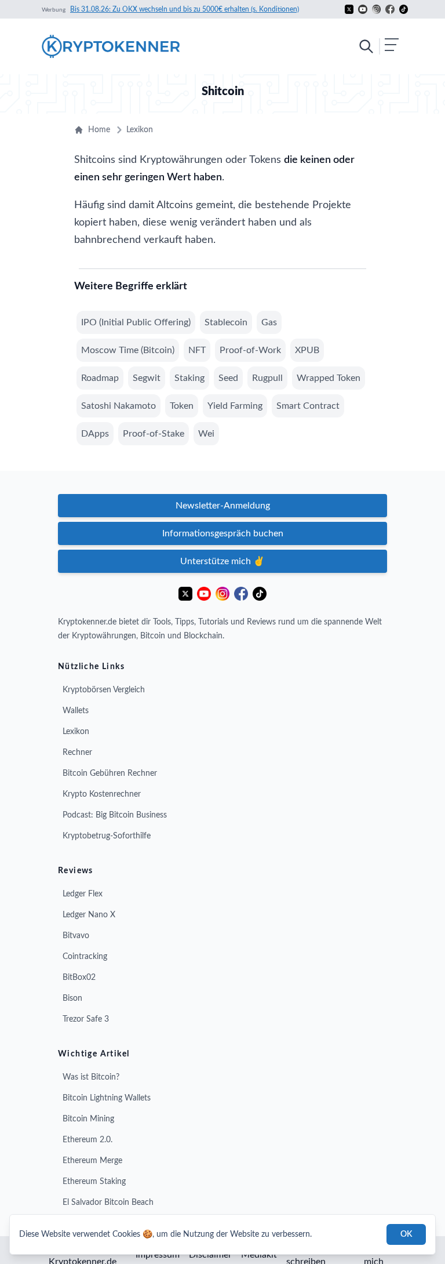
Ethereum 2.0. (87, 1140)
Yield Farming (234, 406)
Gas (269, 322)
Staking (189, 378)
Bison (72, 998)
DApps (95, 433)
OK (406, 1234)
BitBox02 (79, 978)
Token (182, 406)
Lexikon (139, 130)
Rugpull (267, 378)
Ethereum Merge (92, 1161)
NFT (197, 350)
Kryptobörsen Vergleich (104, 690)
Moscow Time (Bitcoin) (127, 350)
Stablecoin (226, 322)
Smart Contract (308, 406)
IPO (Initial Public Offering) (136, 322)
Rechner (77, 753)
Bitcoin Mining (88, 1119)
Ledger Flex (83, 894)
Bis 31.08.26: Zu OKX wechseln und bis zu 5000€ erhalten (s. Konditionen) (184, 9)
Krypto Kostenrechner (102, 794)
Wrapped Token (328, 378)
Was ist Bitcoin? (91, 1077)
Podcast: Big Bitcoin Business (115, 815)
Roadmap (100, 378)
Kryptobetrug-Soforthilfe (107, 836)
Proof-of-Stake (153, 433)
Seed (228, 378)
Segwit (147, 378)
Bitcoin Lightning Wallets (107, 1098)
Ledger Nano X (89, 915)
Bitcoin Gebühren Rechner (110, 773)
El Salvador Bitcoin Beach (108, 1202)
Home (99, 130)
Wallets (76, 711)
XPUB (307, 350)
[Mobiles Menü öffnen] (378, 46)
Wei (206, 433)
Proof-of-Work (250, 350)
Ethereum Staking (94, 1182)
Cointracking (85, 957)
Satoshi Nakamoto (118, 406)
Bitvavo (76, 936)
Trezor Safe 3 (86, 1019)
